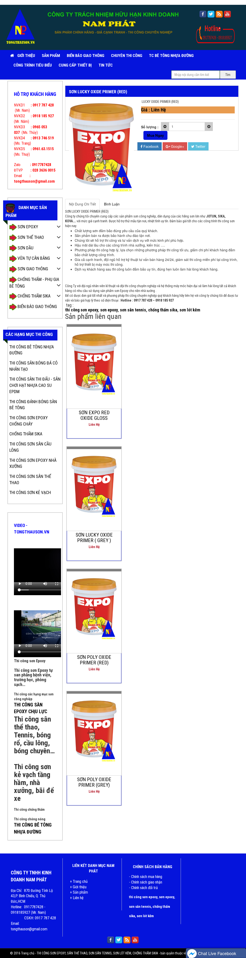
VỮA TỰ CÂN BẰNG (33, 258)
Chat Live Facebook (216, 953)
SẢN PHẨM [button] (51, 55)
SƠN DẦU (25, 247)
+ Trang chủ (79, 881)
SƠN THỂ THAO (30, 237)
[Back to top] (237, 940)
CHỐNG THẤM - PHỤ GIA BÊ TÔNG (34, 283)
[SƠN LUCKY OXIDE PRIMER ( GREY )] (94, 484)
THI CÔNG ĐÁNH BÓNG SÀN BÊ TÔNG (33, 404)
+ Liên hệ (77, 898)
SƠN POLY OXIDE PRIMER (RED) (94, 660)
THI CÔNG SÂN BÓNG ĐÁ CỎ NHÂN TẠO (33, 366)
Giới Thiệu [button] (26, 55)
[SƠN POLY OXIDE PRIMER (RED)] (94, 607)
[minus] (165, 126)
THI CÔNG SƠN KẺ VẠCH (30, 492)
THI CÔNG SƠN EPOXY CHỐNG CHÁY (28, 420)
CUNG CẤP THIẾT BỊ (75, 65)
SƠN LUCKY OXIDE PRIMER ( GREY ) (94, 537)
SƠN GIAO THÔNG (32, 268)
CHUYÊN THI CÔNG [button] (126, 55)
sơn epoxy (109, 309)
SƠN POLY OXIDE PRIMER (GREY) (94, 782)
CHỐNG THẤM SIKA (33, 295)
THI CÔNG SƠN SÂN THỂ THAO (30, 479)
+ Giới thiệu (78, 887)
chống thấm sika (162, 309)
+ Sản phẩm (79, 892)
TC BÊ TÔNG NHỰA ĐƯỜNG (171, 55)
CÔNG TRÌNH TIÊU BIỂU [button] (32, 65)
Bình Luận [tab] (112, 204)
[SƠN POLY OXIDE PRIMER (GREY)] (94, 729)
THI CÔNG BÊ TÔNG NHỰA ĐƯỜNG (31, 350)
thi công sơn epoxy (81, 309)
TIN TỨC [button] (105, 65)
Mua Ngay (155, 135)
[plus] (209, 126)
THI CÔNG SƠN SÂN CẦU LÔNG (30, 447)
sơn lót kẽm (189, 309)
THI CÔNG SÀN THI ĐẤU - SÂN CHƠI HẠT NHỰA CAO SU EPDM (35, 385)
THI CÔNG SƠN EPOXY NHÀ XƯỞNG (32, 463)
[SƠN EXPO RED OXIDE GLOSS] (94, 362)
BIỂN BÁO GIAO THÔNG (85, 55)
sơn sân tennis (133, 309)
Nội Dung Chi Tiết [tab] (82, 204)
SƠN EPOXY (27, 226)
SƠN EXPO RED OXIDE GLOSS (94, 415)
